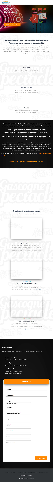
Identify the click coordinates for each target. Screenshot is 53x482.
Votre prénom (10, 395)
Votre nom (9, 389)
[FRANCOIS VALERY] (26, 228)
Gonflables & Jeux (26, 318)
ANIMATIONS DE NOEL (26, 281)
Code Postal (9, 431)
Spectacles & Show (32, 472)
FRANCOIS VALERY (26, 243)
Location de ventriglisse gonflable (26, 321)
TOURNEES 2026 (26, 241)
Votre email (9, 407)
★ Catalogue (23, 475)
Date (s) (8, 425)
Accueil (7, 472)
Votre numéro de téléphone (13, 413)
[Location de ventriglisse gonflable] (26, 306)
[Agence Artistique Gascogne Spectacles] (6, 2)
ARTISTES (13, 472)
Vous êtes (8, 401)
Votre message (10, 443)
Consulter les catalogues (12, 24)
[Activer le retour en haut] (50, 479)
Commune (8, 437)
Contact (31, 475)
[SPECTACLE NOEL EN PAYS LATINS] (26, 268)
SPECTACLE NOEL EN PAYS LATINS (26, 283)
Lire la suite (26, 251)
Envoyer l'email (41, 458)
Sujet (7, 419)
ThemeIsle (31, 478)
